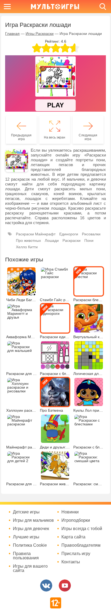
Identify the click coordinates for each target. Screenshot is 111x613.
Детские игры (26, 512)
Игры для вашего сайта (30, 568)
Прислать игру (75, 554)
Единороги (68, 234)
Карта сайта (73, 537)
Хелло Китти (27, 247)
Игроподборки (75, 520)
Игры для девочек (31, 529)
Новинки (70, 512)
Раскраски (72, 240)
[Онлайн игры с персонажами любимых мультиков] (55, 6)
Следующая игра (88, 137)
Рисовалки (91, 234)
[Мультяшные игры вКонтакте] (46, 585)
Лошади (52, 240)
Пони (88, 240)
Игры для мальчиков (33, 520)
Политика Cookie (30, 545)
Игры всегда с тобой (81, 529)
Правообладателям (80, 545)
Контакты (70, 562)
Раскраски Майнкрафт (36, 234)
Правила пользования (26, 556)
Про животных (28, 240)
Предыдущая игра (21, 137)
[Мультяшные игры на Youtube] (65, 585)
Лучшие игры (26, 537)
